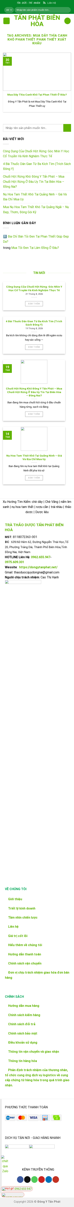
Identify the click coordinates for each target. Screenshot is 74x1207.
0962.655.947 (40, 557)
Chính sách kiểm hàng (24, 1015)
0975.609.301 (14, 562)
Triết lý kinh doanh (21, 908)
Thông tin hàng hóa (22, 1061)
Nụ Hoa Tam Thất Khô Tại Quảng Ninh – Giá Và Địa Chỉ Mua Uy (35, 196)
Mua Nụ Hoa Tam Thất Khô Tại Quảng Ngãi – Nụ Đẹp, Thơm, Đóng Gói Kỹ (36, 209)
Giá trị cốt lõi (17, 936)
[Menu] (6, 21)
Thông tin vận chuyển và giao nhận (33, 1052)
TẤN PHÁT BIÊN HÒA (37, 20)
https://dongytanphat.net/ (38, 567)
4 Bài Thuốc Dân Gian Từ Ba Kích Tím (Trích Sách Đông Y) (37, 166)
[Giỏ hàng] (67, 21)
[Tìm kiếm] (67, 10)
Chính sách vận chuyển (24, 963)
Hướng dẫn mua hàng (23, 1006)
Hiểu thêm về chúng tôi (24, 945)
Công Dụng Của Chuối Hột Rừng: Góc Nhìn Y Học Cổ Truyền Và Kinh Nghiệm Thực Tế (36, 153)
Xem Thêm (34, 303)
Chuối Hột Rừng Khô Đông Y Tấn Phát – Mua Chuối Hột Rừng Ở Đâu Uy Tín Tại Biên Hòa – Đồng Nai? (33, 182)
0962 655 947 (23, 1188)
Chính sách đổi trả (21, 1024)
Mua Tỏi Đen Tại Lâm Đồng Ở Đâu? (35, 248)
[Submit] (67, 128)
